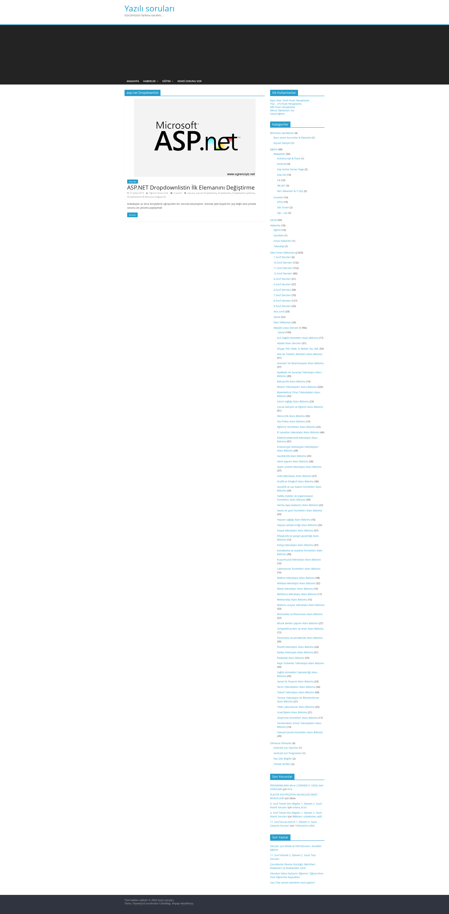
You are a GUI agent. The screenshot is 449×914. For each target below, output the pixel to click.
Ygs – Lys (282, 212)
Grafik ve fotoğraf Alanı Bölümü (295, 481)
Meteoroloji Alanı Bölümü (292, 599)
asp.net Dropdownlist (206, 192)
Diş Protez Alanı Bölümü (291, 421)
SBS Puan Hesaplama (282, 107)
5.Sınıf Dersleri (282, 284)
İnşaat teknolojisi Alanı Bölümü (295, 530)
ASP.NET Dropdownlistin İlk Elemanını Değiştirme (191, 187)
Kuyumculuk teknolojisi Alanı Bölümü (299, 559)
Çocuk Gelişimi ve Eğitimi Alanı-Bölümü (300, 407)
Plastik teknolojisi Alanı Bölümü (295, 647)
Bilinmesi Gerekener (282, 133)
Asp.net (132, 181)
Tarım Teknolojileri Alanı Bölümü (296, 687)
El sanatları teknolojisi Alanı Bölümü (298, 432)
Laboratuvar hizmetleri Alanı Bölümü (298, 568)
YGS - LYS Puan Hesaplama (285, 103)
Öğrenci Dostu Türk (159, 192)
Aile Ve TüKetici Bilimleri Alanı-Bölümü (299, 354)
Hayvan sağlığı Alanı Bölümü (293, 519)
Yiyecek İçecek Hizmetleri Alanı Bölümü (300, 732)
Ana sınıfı (279, 311)
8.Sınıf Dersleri (282, 300)
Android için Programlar (288, 753)
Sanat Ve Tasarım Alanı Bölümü (295, 681)
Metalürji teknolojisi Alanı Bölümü (297, 594)
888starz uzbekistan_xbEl (307, 816)
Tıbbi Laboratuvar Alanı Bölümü (295, 707)
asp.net (191, 192)
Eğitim (166, 81)
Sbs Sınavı (283, 207)
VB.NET (281, 185)
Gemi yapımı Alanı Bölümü (292, 461)
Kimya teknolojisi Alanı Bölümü (295, 545)
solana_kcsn (300, 807)
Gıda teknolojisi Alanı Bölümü (294, 476)
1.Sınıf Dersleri (282, 257)
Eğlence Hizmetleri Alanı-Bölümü (296, 427)
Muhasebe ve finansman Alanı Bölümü (300, 614)
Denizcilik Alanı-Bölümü (291, 416)
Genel (273, 220)
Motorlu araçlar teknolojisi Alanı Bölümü (300, 605)
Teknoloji (279, 246)
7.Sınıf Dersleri (282, 295)
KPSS (280, 202)
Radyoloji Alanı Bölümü (290, 657)
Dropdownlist (224, 192)
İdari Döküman (282, 322)
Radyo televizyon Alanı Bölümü (295, 652)
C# (278, 180)
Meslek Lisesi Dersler (286, 327)
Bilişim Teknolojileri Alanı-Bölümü (297, 387)
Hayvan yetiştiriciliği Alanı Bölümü (297, 525)
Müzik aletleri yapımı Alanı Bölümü (297, 623)
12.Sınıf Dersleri (283, 273)
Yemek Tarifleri (282, 764)
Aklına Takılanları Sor (282, 110)
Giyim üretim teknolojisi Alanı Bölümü (299, 466)
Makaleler (279, 154)
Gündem (279, 235)
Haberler (149, 81)
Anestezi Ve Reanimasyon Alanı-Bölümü (300, 363)
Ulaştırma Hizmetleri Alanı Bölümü (297, 717)
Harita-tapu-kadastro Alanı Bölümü (297, 505)
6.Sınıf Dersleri (282, 289)
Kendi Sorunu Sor (189, 81)
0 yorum (177, 192)
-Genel (281, 332)
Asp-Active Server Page (290, 169)
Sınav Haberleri (283, 240)
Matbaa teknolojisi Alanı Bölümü (296, 583)
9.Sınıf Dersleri (282, 306)
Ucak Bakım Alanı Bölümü (292, 712)
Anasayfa (133, 81)
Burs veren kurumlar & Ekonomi (292, 137)
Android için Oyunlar (286, 747)
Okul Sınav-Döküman (282, 252)
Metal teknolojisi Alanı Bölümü (295, 588)
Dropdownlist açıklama (243, 192)
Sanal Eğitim (277, 113)
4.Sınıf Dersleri (282, 279)
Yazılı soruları (150, 8)
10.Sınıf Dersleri (283, 262)
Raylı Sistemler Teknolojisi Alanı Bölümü (300, 663)
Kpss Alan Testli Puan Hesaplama (289, 100)
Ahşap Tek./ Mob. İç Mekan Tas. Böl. (298, 348)
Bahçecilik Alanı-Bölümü (291, 381)
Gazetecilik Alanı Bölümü (291, 456)
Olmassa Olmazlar (281, 743)
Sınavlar (278, 197)
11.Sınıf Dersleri (283, 268)
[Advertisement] (224, 51)
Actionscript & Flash (288, 158)
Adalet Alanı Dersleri (289, 343)
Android (282, 164)
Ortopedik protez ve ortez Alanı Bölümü (300, 628)
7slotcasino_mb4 (304, 825)
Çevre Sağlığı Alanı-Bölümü (293, 401)
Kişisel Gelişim (282, 143)
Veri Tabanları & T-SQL (290, 191)
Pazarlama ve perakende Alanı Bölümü (300, 637)
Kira (289, 789)
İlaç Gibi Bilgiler (283, 758)
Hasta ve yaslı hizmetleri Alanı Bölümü (299, 510)
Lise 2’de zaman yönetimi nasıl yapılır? (292, 882)
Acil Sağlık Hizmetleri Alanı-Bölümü (297, 337)
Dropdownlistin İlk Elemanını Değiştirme (146, 196)
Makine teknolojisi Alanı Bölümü (296, 577)
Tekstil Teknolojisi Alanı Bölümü (295, 692)
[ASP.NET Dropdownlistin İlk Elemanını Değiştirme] (195, 101)
